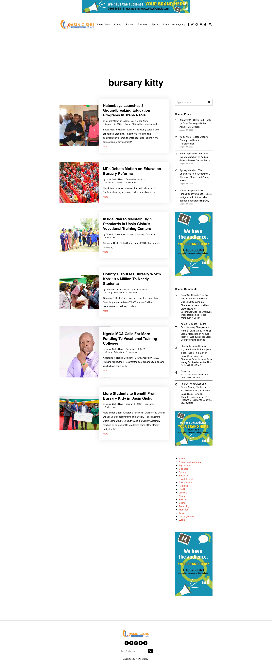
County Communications (117, 120)
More (105, 146)
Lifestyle (183, 492)
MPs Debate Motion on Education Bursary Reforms (132, 171)
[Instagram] (196, 24)
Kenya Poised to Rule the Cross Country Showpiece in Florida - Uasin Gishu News (195, 327)
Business (142, 24)
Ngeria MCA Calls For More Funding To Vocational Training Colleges (130, 338)
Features (183, 485)
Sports (155, 24)
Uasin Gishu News (139, 120)
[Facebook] (188, 24)
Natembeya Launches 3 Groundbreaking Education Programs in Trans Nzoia (126, 110)
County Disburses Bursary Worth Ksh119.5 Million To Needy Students (132, 278)
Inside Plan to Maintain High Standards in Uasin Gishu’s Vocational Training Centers (127, 223)
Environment (185, 482)
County (118, 24)
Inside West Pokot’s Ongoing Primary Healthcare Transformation (194, 140)
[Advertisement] (136, 53)
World (182, 519)
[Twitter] (192, 24)
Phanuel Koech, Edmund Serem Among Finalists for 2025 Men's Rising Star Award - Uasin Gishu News (196, 388)
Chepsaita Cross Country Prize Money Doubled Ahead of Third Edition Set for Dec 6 (196, 362)
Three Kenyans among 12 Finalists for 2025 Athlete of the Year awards (196, 400)
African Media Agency (174, 24)
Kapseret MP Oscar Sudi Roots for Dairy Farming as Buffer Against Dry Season (195, 123)
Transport (183, 509)
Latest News (103, 24)
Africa (182, 458)
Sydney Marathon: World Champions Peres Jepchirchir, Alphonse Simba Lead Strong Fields (194, 175)
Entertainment (186, 479)
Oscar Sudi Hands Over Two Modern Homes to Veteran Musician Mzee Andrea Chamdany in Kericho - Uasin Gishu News (195, 301)
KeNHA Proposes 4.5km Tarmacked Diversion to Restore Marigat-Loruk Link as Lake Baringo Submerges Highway (195, 195)
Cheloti (109, 234)
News (119, 182)
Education (138, 123)
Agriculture (184, 465)
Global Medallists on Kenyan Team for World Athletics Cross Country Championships (196, 336)
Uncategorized (186, 516)
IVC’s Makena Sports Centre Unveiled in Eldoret (195, 376)
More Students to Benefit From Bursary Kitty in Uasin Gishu (130, 396)
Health (182, 489)
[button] (209, 102)
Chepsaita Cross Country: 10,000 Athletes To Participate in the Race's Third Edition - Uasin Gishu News (196, 351)
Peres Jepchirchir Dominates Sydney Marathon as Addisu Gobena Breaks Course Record (195, 157)
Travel (182, 513)
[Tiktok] (205, 24)
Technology (185, 506)
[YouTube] (201, 24)
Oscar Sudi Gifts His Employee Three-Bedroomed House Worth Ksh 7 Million (196, 314)
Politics (129, 24)
